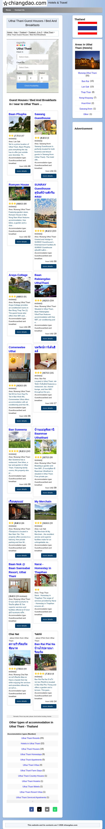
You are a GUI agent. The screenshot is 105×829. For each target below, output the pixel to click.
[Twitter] (39, 809)
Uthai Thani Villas (31, 765)
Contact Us (19, 10)
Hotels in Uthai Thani (30, 744)
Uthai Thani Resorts (30, 738)
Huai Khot (86, 103)
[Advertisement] (87, 169)
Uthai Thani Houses (30, 749)
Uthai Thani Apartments (31, 760)
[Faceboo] (31, 809)
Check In (20, 52)
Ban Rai (85, 81)
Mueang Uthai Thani (87, 73)
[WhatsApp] (55, 809)
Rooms (19, 73)
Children (42, 73)
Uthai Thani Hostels (31, 781)
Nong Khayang (86, 98)
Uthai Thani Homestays (31, 754)
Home (8, 10)
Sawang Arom (86, 109)
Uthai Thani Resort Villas (31, 792)
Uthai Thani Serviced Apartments (31, 797)
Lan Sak (85, 87)
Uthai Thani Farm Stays (31, 770)
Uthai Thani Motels (31, 787)
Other (85, 114)
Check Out (20, 62)
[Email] (47, 809)
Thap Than (86, 92)
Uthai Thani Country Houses (31, 776)
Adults (30, 73)
